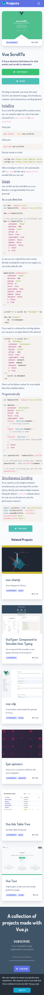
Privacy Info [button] (34, 984)
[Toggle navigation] (39, 3)
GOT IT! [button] (22, 990)
